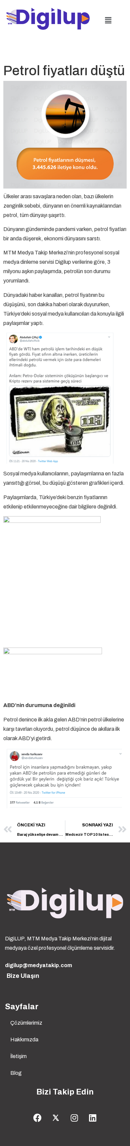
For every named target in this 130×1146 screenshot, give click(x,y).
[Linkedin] (92, 1117)
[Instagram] (74, 1117)
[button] (108, 20)
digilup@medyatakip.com (38, 965)
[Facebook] (37, 1117)
